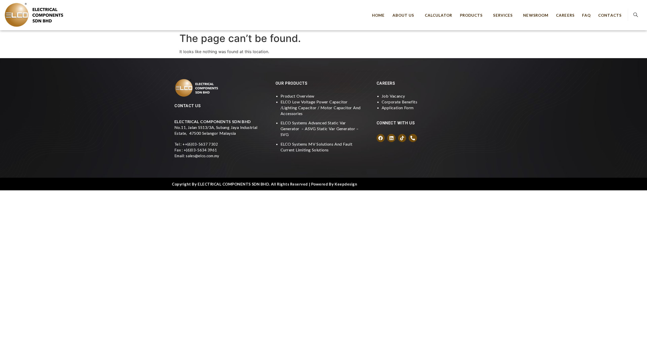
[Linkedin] (391, 138)
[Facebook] (381, 138)
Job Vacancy (393, 96)
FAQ (586, 15)
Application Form (397, 107)
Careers (565, 15)
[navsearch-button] (636, 15)
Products (471, 15)
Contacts (609, 15)
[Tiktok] (402, 138)
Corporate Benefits (399, 101)
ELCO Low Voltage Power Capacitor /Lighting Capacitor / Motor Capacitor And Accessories (320, 107)
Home (378, 15)
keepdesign (346, 184)
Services (503, 15)
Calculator (438, 15)
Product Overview (297, 96)
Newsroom (535, 15)
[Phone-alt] (413, 138)
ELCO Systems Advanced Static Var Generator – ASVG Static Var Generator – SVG (319, 128)
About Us (403, 15)
